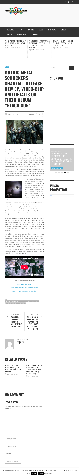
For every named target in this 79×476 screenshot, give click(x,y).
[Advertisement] (39, 19)
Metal (29, 301)
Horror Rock (22, 301)
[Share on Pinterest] (43, 116)
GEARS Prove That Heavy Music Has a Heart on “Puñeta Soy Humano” (13, 368)
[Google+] (64, 2)
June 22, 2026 (14, 374)
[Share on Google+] (43, 114)
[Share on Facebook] (36, 114)
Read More (48, 473)
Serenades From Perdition (12, 303)
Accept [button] (34, 473)
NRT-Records (35, 301)
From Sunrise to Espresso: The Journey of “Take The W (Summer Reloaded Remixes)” (15, 44)
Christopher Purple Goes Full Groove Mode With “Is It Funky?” (63, 43)
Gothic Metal (14, 301)
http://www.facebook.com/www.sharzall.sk (24, 288)
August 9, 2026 (63, 48)
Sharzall (22, 303)
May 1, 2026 (35, 376)
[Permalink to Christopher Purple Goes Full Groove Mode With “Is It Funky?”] (63, 54)
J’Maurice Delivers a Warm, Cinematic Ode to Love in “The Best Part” (39, 43)
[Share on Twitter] (39, 114)
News (7, 67)
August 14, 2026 (39, 48)
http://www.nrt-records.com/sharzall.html (24, 291)
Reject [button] (41, 473)
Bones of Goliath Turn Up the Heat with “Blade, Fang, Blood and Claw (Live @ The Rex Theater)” (35, 369)
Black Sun (7, 301)
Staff (8, 50)
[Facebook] (61, 2)
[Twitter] (68, 2)
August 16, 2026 (15, 50)
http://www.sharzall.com (24, 284)
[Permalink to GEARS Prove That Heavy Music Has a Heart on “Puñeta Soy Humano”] (14, 379)
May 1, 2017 (15, 114)
